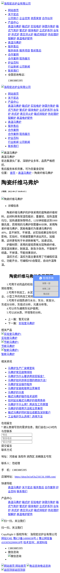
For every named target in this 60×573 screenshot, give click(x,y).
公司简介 (13, 18)
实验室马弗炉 (27, 323)
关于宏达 (13, 14)
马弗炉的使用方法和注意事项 (25, 408)
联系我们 (13, 70)
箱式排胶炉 (40, 34)
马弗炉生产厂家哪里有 (21, 368)
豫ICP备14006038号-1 (25, 538)
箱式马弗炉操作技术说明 (22, 396)
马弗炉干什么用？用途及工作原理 (28, 404)
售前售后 (36, 50)
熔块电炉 (33, 30)
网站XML (6, 538)
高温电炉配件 (25, 38)
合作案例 (13, 54)
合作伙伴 (47, 18)
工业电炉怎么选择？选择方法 (25, 416)
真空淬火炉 (26, 34)
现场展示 (24, 58)
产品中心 (13, 22)
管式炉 (23, 30)
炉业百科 (13, 62)
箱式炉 (26, 26)
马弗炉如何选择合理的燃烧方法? (27, 380)
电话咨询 (45, 565)
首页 (12, 172)
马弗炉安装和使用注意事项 (24, 388)
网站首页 (13, 10)
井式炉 (15, 34)
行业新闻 (13, 66)
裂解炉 (12, 38)
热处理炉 (53, 34)
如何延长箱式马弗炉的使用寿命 (26, 400)
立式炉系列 (46, 30)
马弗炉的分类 (16, 392)
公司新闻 (24, 66)
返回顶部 (20, 569)
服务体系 (13, 50)
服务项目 (24, 50)
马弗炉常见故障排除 (20, 372)
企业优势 (24, 18)
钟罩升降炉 (48, 26)
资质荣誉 (36, 18)
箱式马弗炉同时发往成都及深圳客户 (29, 412)
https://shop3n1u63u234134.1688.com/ (35, 476)
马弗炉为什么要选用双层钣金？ (26, 376)
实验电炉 (36, 26)
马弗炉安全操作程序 (20, 384)
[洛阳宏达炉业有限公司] (16, 3)
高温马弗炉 (14, 26)
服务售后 (13, 46)
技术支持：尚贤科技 (35, 542)
